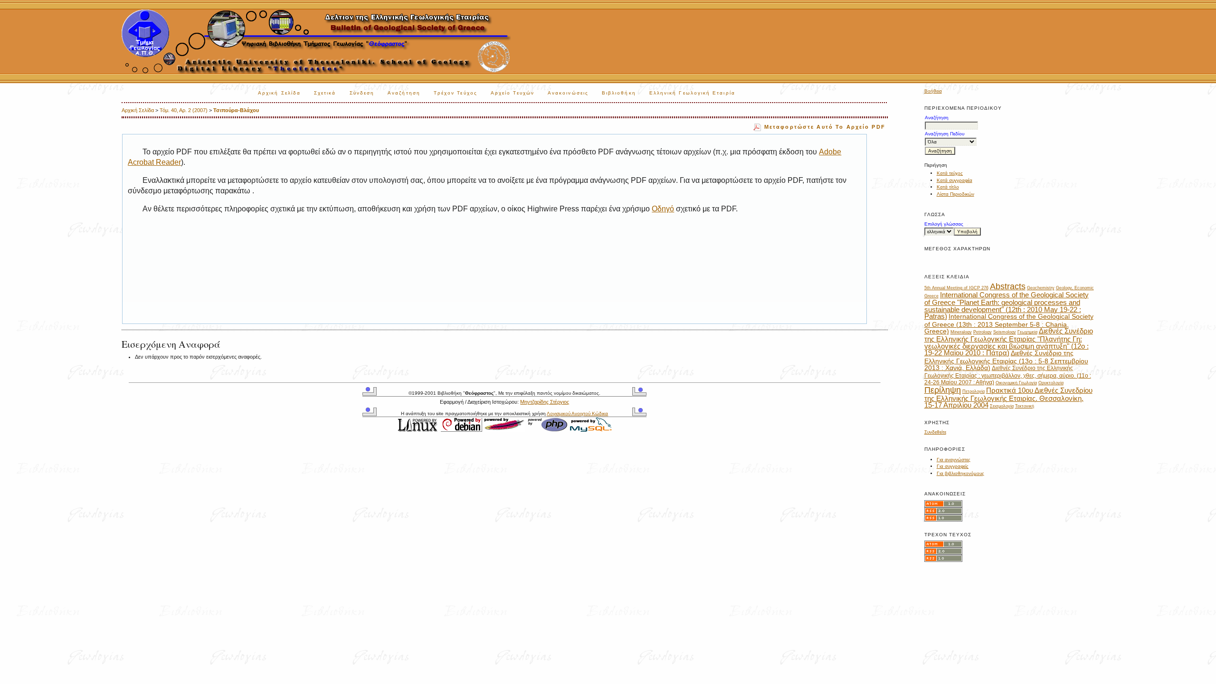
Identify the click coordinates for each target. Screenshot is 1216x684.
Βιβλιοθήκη (619, 92)
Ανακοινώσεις (568, 92)
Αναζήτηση (404, 92)
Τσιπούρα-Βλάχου (236, 110)
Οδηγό (663, 209)
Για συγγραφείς (953, 466)
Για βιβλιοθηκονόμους (960, 473)
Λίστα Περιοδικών (955, 194)
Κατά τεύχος (950, 173)
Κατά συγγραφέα (954, 180)
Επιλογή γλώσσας (943, 224)
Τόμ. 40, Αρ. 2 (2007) (184, 110)
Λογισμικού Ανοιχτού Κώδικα (577, 413)
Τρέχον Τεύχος (455, 92)
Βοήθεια (933, 91)
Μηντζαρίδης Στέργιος (544, 402)
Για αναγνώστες (953, 459)
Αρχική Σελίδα (279, 92)
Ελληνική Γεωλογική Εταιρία (692, 92)
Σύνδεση (362, 92)
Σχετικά (325, 92)
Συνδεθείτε (935, 432)
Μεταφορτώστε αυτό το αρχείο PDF (824, 127)
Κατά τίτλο (948, 187)
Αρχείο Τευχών (512, 92)
